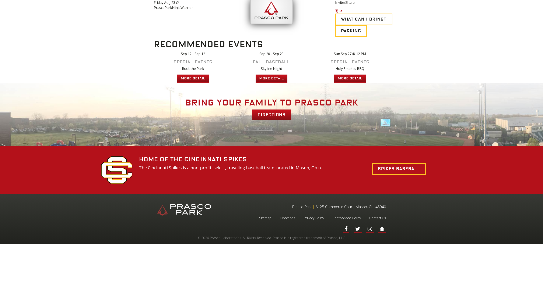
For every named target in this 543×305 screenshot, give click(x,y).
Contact (418, 12)
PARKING (351, 31)
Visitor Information (175, 12)
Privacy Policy (314, 218)
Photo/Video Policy (346, 218)
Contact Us (377, 218)
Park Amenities (337, 12)
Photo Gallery (382, 12)
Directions (271, 115)
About (216, 12)
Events (134, 12)
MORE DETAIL (193, 78)
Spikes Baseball (399, 169)
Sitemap (265, 218)
